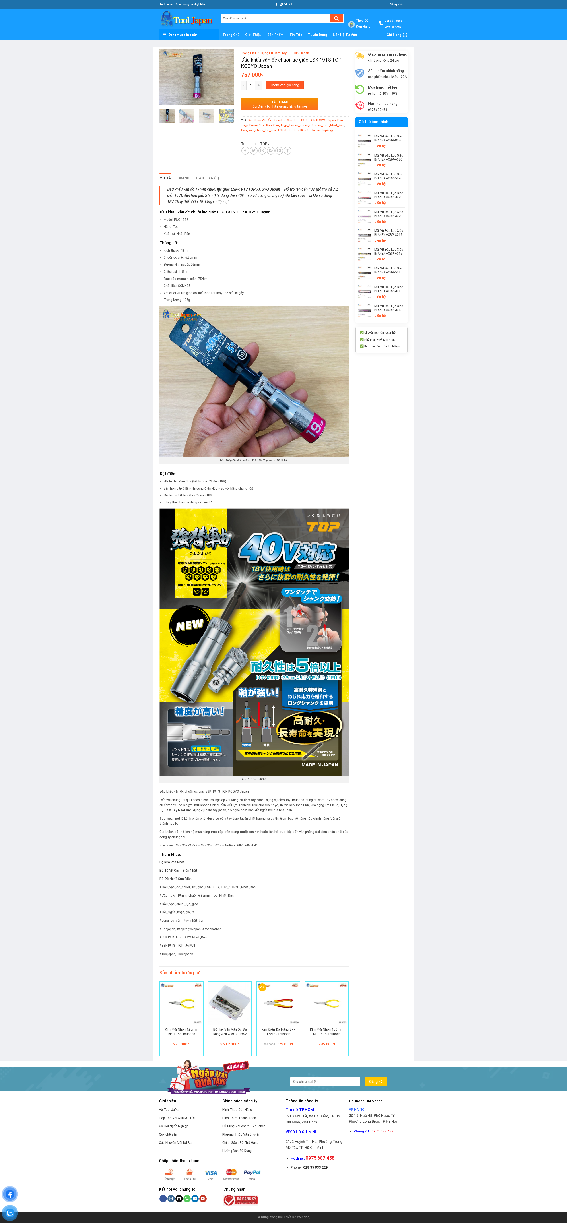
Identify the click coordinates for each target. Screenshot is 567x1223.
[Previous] (167, 77)
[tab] (165, 178)
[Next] (227, 77)
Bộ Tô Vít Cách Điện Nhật (178, 871)
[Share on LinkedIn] (279, 151)
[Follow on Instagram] (281, 4)
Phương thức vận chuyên (241, 1134)
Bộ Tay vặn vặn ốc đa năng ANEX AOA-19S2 (230, 1032)
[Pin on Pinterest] (271, 151)
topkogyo (328, 130)
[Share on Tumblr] (287, 151)
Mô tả (165, 178)
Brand (184, 178)
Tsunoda (297, 800)
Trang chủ (231, 35)
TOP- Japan (300, 53)
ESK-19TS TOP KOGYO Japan (299, 130)
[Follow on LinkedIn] (195, 1198)
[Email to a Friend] (262, 151)
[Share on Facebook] (245, 151)
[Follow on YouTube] (203, 1198)
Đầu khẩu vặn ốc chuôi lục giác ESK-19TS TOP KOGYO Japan (292, 120)
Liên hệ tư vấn (345, 35)
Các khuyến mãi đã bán (176, 1143)
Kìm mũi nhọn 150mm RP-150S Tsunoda (326, 1032)
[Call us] (187, 1198)
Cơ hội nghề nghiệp (173, 1126)
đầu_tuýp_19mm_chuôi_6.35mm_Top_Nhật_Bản (308, 125)
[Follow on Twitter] (285, 4)
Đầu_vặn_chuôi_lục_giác (259, 130)
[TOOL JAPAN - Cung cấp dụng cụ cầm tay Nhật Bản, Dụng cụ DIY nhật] (186, 19)
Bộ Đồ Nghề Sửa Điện (175, 879)
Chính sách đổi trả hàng (240, 1143)
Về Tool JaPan (169, 1110)
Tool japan (250, 143)
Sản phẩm (275, 35)
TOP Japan (269, 143)
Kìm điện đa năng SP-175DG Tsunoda (278, 1032)
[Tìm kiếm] (336, 18)
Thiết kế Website (296, 1217)
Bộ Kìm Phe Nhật (171, 862)
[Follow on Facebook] (276, 4)
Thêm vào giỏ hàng (284, 85)
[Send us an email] (290, 4)
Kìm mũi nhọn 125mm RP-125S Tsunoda (181, 1032)
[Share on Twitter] (254, 151)
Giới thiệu (253, 35)
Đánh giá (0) (207, 178)
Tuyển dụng (317, 35)
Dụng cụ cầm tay (274, 53)
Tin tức (295, 35)
